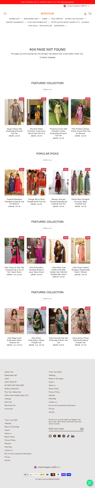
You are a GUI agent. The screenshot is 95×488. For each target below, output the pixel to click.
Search (51, 382)
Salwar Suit (14, 19)
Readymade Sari (31, 19)
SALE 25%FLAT (57, 19)
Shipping (52, 375)
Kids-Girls (33, 26)
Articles (52, 412)
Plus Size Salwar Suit (38, 22)
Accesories (59, 26)
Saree (45, 19)
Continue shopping (47, 57)
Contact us (53, 402)
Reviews (52, 395)
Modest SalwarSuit (15, 22)
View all (47, 89)
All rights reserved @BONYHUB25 (47, 479)
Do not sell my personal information (62, 405)
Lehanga (85, 22)
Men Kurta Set (45, 26)
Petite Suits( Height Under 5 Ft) (65, 22)
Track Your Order (55, 372)
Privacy (51, 409)
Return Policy (54, 389)
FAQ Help (52, 399)
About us (52, 385)
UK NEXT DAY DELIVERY (74, 19)
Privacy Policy (54, 392)
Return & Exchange (56, 379)
